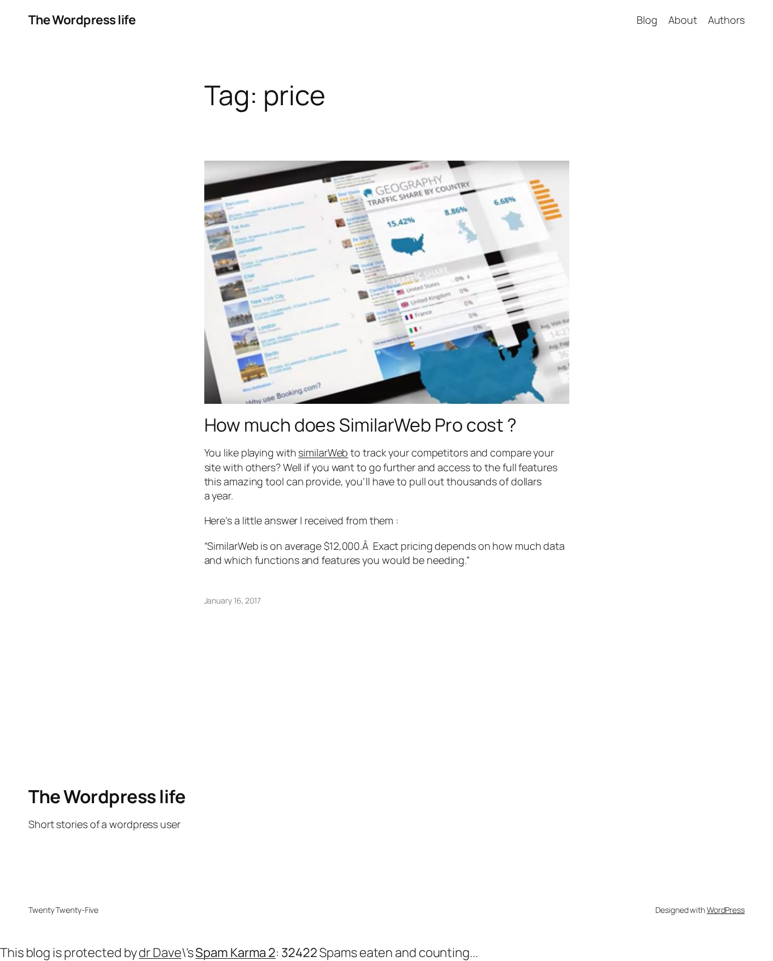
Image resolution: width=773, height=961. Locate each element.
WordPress (726, 909)
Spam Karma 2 (235, 952)
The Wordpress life (81, 19)
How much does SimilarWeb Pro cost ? (360, 425)
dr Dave (160, 952)
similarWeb (323, 452)
